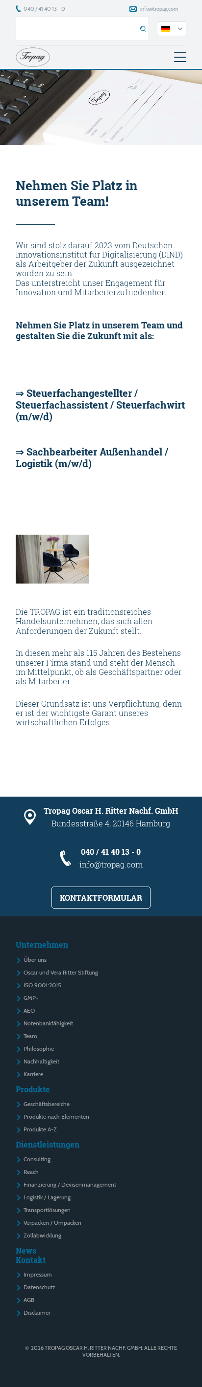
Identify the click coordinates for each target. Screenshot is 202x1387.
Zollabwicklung (42, 1235)
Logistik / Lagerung (47, 1197)
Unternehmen (42, 944)
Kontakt (31, 1260)
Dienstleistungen (47, 1144)
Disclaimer (37, 1312)
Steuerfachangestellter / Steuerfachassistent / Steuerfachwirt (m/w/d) (100, 405)
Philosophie (39, 1048)
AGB (29, 1299)
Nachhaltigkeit (41, 1061)
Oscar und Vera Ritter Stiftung (61, 972)
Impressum (38, 1274)
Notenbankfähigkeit (48, 1023)
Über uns (35, 959)
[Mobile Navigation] (180, 57)
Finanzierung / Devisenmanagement (70, 1184)
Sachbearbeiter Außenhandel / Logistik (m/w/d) (92, 457)
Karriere (33, 1074)
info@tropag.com (159, 8)
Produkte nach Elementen (56, 1116)
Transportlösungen (47, 1210)
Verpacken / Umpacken (52, 1222)
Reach (31, 1171)
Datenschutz (39, 1287)
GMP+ (31, 997)
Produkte (33, 1089)
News (26, 1250)
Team (30, 1036)
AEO (29, 1010)
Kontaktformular (101, 897)
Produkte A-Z (40, 1129)
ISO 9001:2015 (42, 985)
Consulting (37, 1159)
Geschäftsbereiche (47, 1103)
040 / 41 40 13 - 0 (44, 8)
